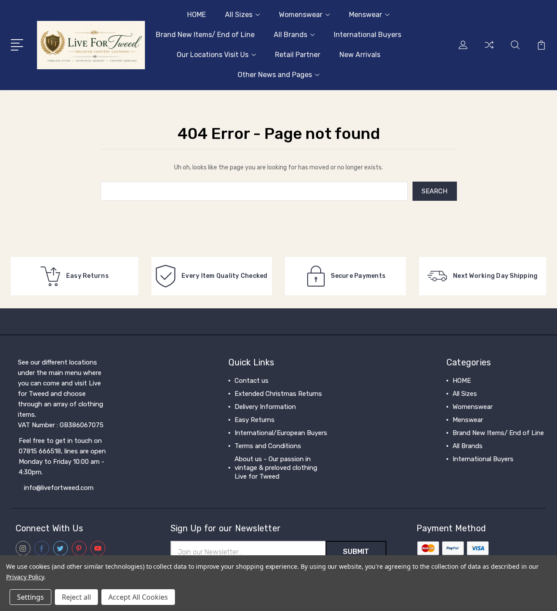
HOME (196, 14)
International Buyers (367, 34)
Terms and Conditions (268, 446)
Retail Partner (297, 55)
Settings (30, 597)
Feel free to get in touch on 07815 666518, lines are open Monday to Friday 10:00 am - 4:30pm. (62, 456)
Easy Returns (255, 420)
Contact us (251, 381)
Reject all (76, 597)
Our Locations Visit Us (212, 55)
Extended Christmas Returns (278, 394)
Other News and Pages (275, 75)
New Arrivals (359, 55)
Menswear (365, 14)
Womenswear (300, 14)
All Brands (290, 34)
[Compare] (489, 50)
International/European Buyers (281, 433)
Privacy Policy (25, 577)
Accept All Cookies (138, 597)
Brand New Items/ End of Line (205, 34)
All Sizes (238, 14)
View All (465, 472)
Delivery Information (265, 407)
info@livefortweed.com (59, 488)
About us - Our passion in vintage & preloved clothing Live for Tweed (276, 467)
